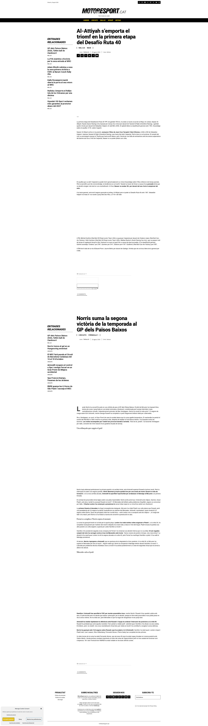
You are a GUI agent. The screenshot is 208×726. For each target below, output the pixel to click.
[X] (153, 2)
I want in (147, 702)
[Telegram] (97, 55)
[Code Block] (89, 288)
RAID (89, 48)
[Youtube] (156, 2)
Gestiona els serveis (11, 714)
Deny (20, 719)
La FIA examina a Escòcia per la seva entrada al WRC (59, 60)
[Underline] (80, 288)
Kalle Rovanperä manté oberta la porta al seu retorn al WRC (59, 82)
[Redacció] (78, 52)
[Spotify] (144, 2)
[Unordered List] (85, 288)
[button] (41, 708)
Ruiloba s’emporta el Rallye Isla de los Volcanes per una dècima (59, 93)
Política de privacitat (60, 695)
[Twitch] (150, 2)
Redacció (86, 52)
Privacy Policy (153, 706)
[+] (95, 288)
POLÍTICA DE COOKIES (14, 723)
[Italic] (79, 288)
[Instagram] (142, 2)
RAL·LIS (49, 55)
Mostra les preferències (34, 719)
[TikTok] (147, 2)
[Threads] (159, 2)
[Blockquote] (87, 288)
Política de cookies (60, 697)
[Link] (90, 288)
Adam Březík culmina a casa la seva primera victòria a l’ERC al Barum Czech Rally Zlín (59, 70)
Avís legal (60, 699)
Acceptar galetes (8, 719)
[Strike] (82, 288)
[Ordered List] (84, 288)
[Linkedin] (89, 55)
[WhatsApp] (82, 55)
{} (92, 288)
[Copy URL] (93, 55)
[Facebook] (139, 2)
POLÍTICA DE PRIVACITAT (28, 723)
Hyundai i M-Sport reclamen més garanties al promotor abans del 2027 (59, 103)
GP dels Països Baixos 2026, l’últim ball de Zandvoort (57, 50)
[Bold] (77, 288)
